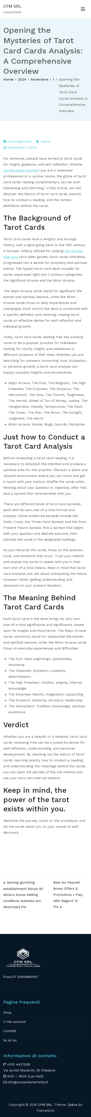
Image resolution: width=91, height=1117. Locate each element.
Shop (7, 1013)
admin (46, 141)
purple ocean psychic (20, 170)
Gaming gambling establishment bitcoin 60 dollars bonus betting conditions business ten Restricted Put (23, 895)
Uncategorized (19, 141)
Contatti (9, 1031)
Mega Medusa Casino (20, 988)
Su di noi (10, 1040)
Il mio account (14, 1022)
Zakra (72, 1105)
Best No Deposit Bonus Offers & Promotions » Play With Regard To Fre (68, 895)
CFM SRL (12, 6)
